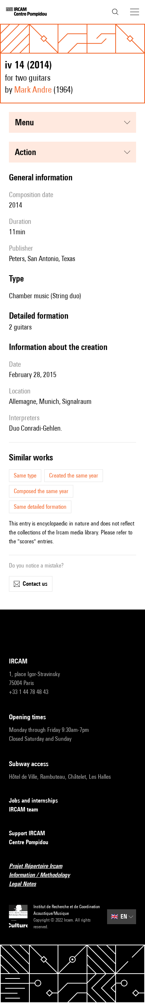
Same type (25, 475)
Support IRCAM (27, 833)
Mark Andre (33, 89)
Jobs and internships (33, 800)
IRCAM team (23, 809)
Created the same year (73, 475)
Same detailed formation (40, 506)
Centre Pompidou (28, 842)
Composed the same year (41, 491)
